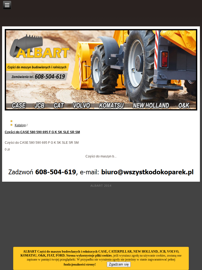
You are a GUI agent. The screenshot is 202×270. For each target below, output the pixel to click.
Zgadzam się (119, 264)
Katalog (20, 125)
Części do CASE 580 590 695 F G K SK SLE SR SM (42, 132)
